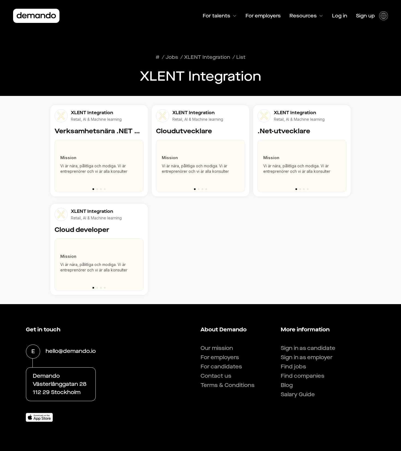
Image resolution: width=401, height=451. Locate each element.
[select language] (383, 15)
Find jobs (293, 366)
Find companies (302, 376)
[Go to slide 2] (97, 189)
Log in (339, 16)
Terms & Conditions (227, 385)
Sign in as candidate (308, 348)
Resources (303, 16)
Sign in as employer (307, 357)
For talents (216, 16)
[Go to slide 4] (105, 189)
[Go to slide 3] (101, 189)
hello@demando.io (71, 351)
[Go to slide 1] (93, 189)
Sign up (365, 16)
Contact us (215, 376)
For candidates (221, 366)
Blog (287, 385)
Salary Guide (298, 394)
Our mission (216, 348)
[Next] (141, 163)
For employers (263, 16)
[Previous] (56, 163)
